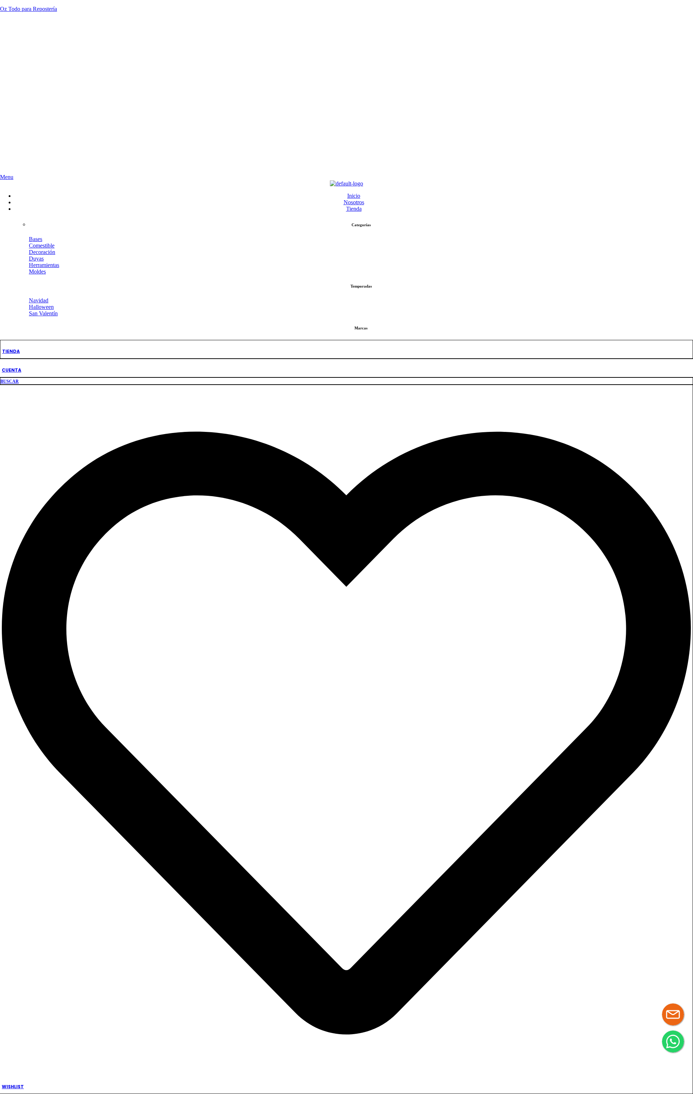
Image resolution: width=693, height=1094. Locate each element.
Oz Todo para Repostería (28, 9)
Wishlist (13, 1087)
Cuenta (11, 370)
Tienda (11, 351)
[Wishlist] (346, 1075)
